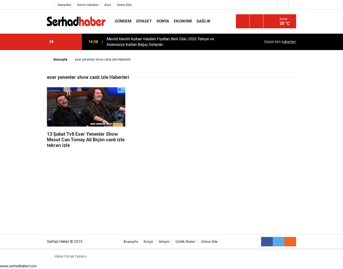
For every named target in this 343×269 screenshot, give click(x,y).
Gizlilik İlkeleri (185, 242)
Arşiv (107, 5)
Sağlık (203, 21)
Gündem (123, 21)
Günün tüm (280, 42)
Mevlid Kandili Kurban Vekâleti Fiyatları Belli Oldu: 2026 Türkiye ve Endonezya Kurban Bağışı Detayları (160, 42)
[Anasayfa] (49, 5)
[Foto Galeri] (293, 4)
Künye (148, 242)
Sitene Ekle (124, 5)
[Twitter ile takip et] (278, 241)
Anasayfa (130, 242)
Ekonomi (183, 21)
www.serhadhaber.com (18, 266)
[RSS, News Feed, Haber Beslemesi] (290, 241)
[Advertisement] (171, 168)
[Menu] (242, 21)
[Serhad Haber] (76, 21)
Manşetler (64, 5)
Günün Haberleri (87, 5)
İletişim (164, 242)
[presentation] (64, 42)
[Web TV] (282, 4)
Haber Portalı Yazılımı (70, 256)
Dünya (163, 21)
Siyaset (144, 21)
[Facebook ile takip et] (267, 241)
